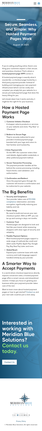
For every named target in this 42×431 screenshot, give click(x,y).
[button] (34, 3)
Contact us (30, 292)
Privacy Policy (21, 421)
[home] (11, 3)
